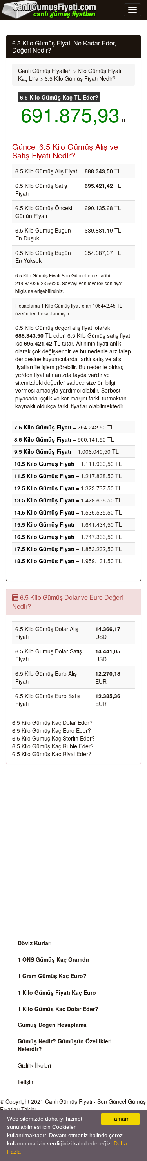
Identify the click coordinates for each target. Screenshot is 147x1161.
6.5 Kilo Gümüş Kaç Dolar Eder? (52, 722)
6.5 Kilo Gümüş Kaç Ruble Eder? (53, 746)
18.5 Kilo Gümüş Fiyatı (44, 561)
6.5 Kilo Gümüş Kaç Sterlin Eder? (53, 738)
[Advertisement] (73, 845)
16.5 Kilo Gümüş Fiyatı (44, 536)
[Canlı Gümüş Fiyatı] (49, 9)
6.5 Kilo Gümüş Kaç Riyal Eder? (51, 754)
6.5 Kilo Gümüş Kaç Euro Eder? (51, 730)
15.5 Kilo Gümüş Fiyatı (44, 524)
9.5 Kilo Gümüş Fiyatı (42, 451)
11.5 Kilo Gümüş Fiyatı (44, 476)
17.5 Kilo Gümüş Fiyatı (44, 549)
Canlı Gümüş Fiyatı (68, 1101)
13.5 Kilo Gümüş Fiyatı (44, 500)
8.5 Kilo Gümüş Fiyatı (42, 439)
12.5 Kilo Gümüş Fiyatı (44, 488)
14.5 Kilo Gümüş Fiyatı (44, 512)
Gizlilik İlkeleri (34, 1065)
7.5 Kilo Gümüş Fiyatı (42, 427)
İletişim (26, 1082)
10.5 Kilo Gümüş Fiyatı (44, 464)
